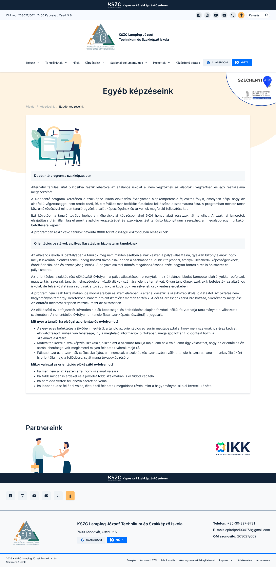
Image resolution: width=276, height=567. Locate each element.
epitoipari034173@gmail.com (247, 530)
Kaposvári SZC (148, 560)
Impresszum (226, 560)
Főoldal (30, 106)
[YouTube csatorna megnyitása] (216, 15)
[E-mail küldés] (224, 15)
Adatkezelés (168, 560)
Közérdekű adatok (188, 62)
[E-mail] (46, 495)
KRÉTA (245, 62)
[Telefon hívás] (233, 15)
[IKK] (233, 449)
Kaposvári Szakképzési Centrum (145, 5)
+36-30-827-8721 (241, 523)
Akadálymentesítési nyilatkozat (197, 560)
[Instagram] (22, 495)
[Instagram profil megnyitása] (207, 15)
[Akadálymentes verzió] (241, 15)
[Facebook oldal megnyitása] (199, 15)
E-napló (131, 560)
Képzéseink (47, 106)
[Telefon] (58, 495)
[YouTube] (34, 495)
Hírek (76, 62)
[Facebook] (10, 495)
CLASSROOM (220, 62)
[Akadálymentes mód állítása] (70, 495)
